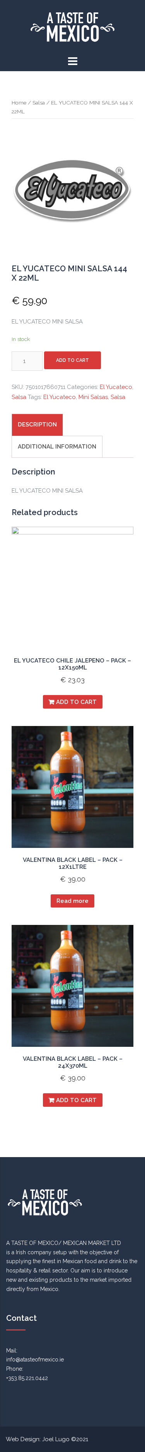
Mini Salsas (93, 397)
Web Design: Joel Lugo (38, 1439)
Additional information (57, 446)
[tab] (37, 425)
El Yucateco (116, 387)
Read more (72, 900)
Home (19, 102)
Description (37, 424)
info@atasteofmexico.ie (35, 1359)
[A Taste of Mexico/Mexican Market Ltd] (72, 26)
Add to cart (72, 360)
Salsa (38, 102)
